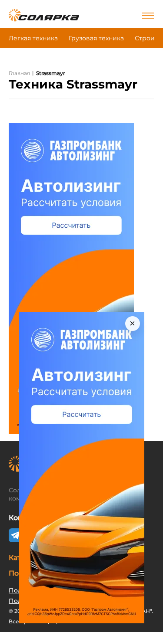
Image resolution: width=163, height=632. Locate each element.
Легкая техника (33, 38)
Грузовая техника (96, 38)
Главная (19, 73)
